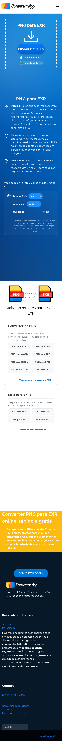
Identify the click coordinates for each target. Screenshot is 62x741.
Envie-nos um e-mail (14, 694)
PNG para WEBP (19, 370)
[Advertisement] (31, 474)
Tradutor (7, 709)
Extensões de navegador (16, 713)
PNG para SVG (43, 370)
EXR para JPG (19, 419)
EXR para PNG (43, 419)
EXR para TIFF (19, 411)
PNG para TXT (43, 354)
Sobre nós (8, 698)
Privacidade (9, 628)
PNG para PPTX (43, 362)
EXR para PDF (43, 411)
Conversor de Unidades (15, 705)
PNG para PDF (19, 346)
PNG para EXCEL (19, 362)
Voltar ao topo (48, 735)
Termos (6, 624)
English (8, 727)
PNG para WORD (19, 354)
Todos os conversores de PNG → (36, 380)
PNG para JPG (43, 346)
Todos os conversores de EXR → (37, 429)
